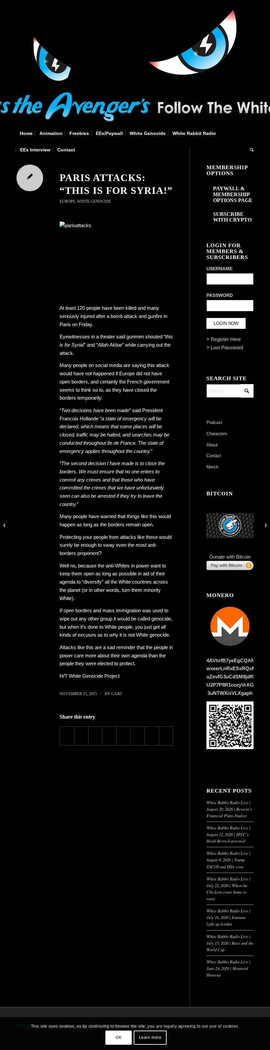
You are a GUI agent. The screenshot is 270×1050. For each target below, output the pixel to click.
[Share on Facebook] (67, 736)
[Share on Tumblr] (123, 736)
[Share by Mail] (166, 736)
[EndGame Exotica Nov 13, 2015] (5, 525)
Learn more (150, 1037)
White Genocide (94, 201)
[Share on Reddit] (152, 736)
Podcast (214, 422)
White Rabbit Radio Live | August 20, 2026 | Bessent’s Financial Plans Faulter (229, 809)
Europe (67, 201)
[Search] (250, 150)
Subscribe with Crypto (232, 217)
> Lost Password (224, 347)
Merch (212, 466)
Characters (216, 433)
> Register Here (223, 339)
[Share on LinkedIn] (109, 736)
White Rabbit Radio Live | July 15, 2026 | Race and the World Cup (230, 942)
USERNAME (219, 268)
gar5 (116, 694)
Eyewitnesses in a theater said (92, 336)
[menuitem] (26, 133)
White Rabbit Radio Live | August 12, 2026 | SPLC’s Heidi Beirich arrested (228, 834)
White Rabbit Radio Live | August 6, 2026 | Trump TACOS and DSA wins (228, 859)
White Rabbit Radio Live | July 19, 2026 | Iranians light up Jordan (228, 917)
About (212, 444)
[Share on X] (81, 736)
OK (119, 1037)
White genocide (152, 635)
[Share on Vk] (138, 736)
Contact (213, 455)
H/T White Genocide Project (90, 676)
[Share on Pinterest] (95, 736)
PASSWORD (219, 295)
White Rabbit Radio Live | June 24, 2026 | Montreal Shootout (228, 968)
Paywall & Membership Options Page (233, 194)
